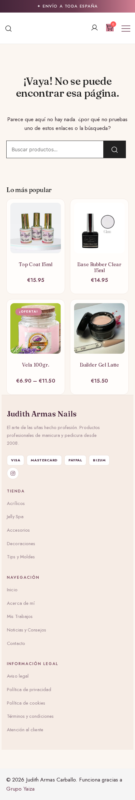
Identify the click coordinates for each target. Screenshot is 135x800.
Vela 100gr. (35, 365)
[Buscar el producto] (114, 149)
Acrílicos (16, 503)
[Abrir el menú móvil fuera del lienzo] (126, 28)
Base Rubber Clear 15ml (99, 267)
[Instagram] (13, 473)
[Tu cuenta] (94, 28)
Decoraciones (21, 543)
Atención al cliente (25, 729)
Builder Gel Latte (99, 365)
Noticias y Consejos (26, 629)
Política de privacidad (29, 689)
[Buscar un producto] (9, 28)
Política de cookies (26, 703)
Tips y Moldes (21, 556)
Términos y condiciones (30, 716)
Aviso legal (18, 676)
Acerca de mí (21, 603)
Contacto (16, 643)
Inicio (12, 589)
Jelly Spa (15, 516)
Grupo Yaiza (20, 788)
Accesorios (18, 530)
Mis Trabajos (20, 616)
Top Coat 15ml (35, 264)
